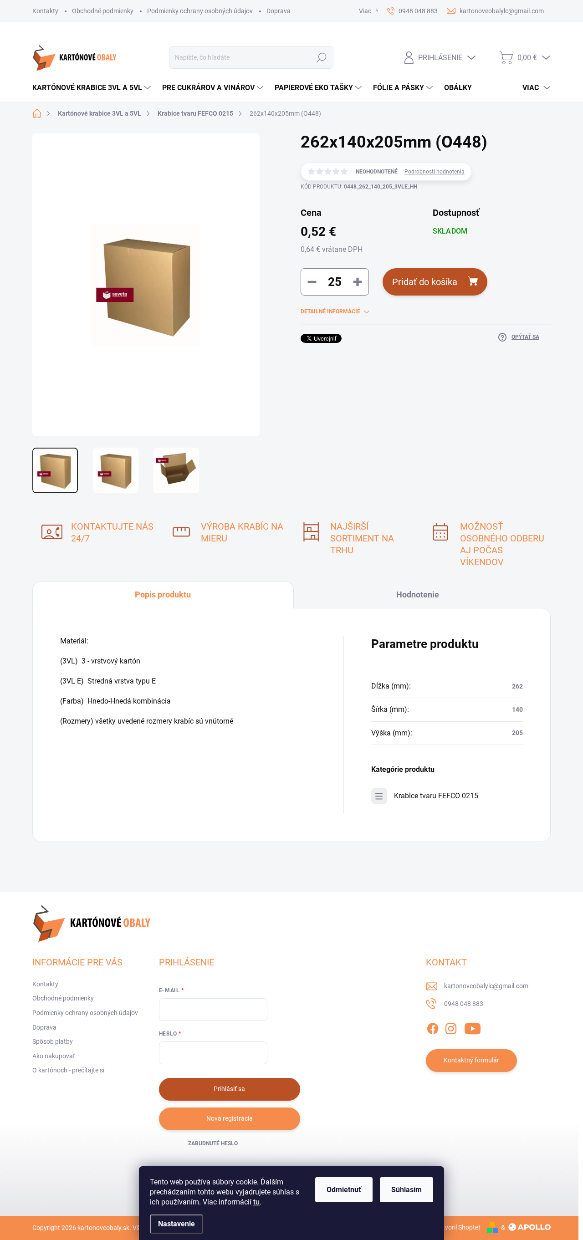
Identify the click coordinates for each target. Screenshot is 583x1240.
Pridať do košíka (424, 281)
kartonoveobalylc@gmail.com (486, 986)
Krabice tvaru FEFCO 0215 (436, 795)
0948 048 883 (463, 1003)
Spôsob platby (52, 1041)
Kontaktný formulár (471, 1060)
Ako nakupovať (53, 1056)
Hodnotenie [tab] (417, 594)
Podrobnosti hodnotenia (434, 171)
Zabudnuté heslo (213, 1143)
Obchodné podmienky (102, 11)
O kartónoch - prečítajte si (68, 1070)
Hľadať (321, 57)
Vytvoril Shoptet (458, 1227)
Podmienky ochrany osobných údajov (200, 11)
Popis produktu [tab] (163, 594)
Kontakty (45, 11)
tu (256, 1202)
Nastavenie (176, 1224)
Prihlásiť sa (229, 1088)
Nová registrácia (229, 1118)
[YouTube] (472, 1027)
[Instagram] (451, 1027)
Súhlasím (406, 1189)
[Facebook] (433, 1027)
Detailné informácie (330, 311)
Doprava (278, 11)
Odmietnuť (344, 1189)
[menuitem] (92, 88)
